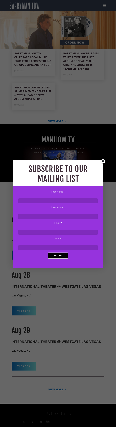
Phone (58, 238)
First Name (58, 191)
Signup (58, 255)
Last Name (58, 207)
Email (58, 222)
